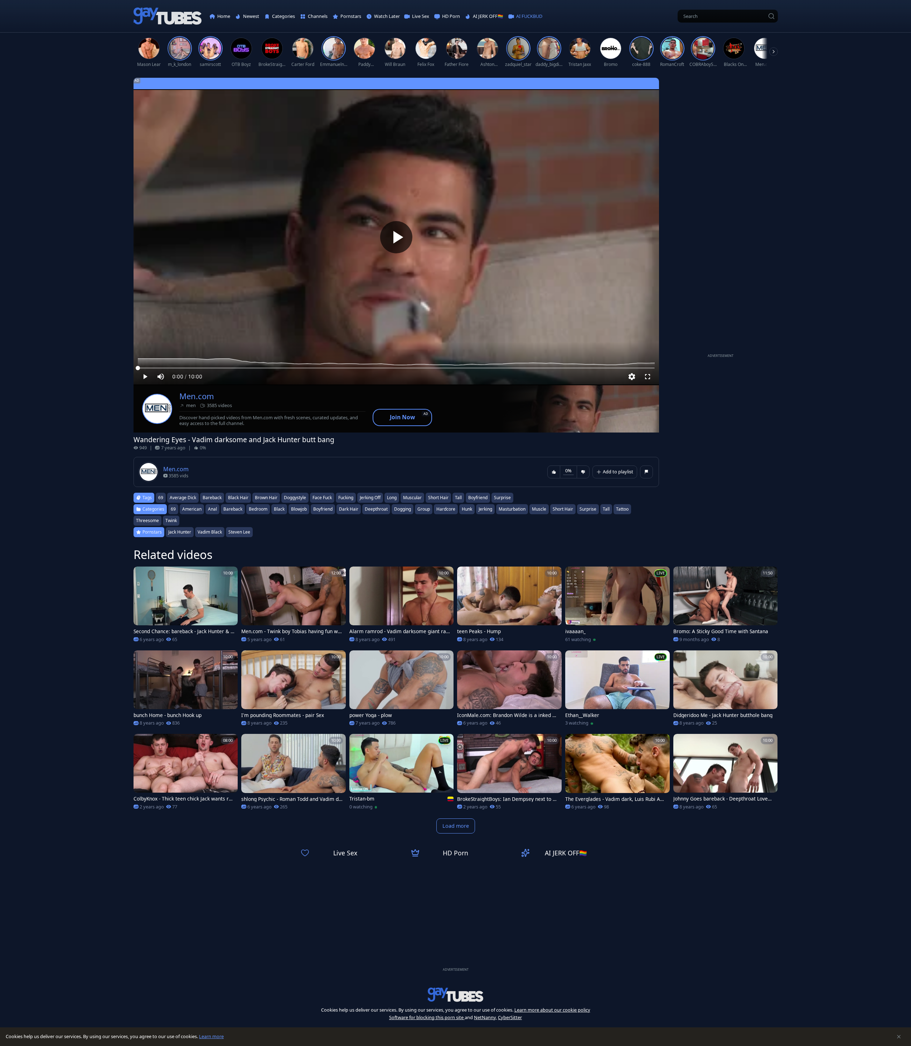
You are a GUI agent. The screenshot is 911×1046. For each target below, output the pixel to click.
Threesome (147, 520)
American (192, 509)
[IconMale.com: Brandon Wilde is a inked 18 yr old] (509, 690)
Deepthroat (376, 509)
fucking (345, 498)
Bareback (232, 509)
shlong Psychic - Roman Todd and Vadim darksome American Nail (291, 799)
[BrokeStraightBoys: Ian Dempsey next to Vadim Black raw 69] (509, 774)
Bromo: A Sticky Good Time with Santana (720, 631)
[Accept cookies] (898, 1036)
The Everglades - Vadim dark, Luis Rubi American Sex (615, 799)
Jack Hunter (179, 532)
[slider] (396, 368)
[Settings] (632, 376)
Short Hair (563, 509)
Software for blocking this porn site (427, 1017)
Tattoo (622, 509)
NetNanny (485, 1017)
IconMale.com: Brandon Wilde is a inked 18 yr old (507, 715)
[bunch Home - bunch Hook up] (186, 690)
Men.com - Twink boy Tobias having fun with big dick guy (291, 631)
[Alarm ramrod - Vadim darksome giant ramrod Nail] (401, 607)
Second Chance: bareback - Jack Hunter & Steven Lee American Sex (184, 631)
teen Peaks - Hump (479, 631)
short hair (438, 498)
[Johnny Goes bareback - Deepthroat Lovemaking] (725, 774)
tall (458, 498)
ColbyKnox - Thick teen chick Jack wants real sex (184, 799)
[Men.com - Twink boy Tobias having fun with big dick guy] (293, 607)
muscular (412, 498)
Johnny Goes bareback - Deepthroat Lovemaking (722, 799)
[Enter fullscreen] (647, 376)
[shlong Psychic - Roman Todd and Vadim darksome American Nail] (293, 774)
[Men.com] (157, 409)
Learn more (211, 1036)
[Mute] (161, 376)
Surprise (588, 509)
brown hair (266, 498)
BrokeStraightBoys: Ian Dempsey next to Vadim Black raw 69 (507, 799)
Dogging (402, 509)
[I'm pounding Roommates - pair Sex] (293, 690)
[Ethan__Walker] (617, 690)
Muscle (539, 509)
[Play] (396, 237)
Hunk (467, 509)
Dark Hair (348, 509)
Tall (606, 509)
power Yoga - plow (370, 715)
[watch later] (142, 575)
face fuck (322, 498)
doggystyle (295, 498)
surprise (502, 498)
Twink (171, 520)
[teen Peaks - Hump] (509, 607)
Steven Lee (239, 532)
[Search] (771, 16)
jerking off (370, 498)
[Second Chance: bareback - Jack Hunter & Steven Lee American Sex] (186, 607)
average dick (183, 498)
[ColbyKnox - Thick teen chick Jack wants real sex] (186, 774)
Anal (212, 509)
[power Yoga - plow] (401, 690)
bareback (212, 498)
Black (279, 509)
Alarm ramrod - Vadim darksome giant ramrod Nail (400, 631)
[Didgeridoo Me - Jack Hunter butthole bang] (725, 690)
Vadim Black (210, 532)
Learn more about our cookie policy (552, 1010)
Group (423, 509)
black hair (238, 498)
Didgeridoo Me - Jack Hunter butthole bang (722, 715)
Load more (455, 825)
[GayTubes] (168, 16)
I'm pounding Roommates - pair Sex (282, 715)
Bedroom (258, 509)
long (392, 498)
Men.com (196, 396)
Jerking (485, 509)
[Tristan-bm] (401, 774)
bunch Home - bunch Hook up (168, 715)
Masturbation (512, 509)
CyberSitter (510, 1017)
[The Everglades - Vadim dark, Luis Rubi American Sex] (617, 774)
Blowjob (299, 509)
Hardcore (445, 509)
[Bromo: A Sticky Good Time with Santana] (725, 607)
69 (160, 498)
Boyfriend (323, 509)
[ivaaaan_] (617, 607)
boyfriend (478, 498)
